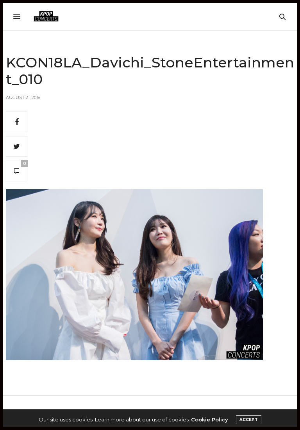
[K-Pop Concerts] (46, 17)
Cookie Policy (209, 419)
